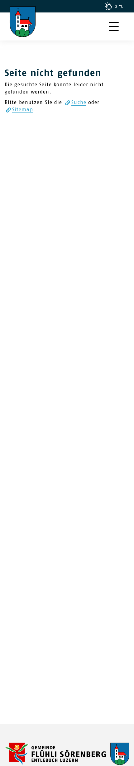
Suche (78, 102)
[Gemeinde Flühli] (67, 753)
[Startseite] (23, 14)
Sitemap (22, 110)
